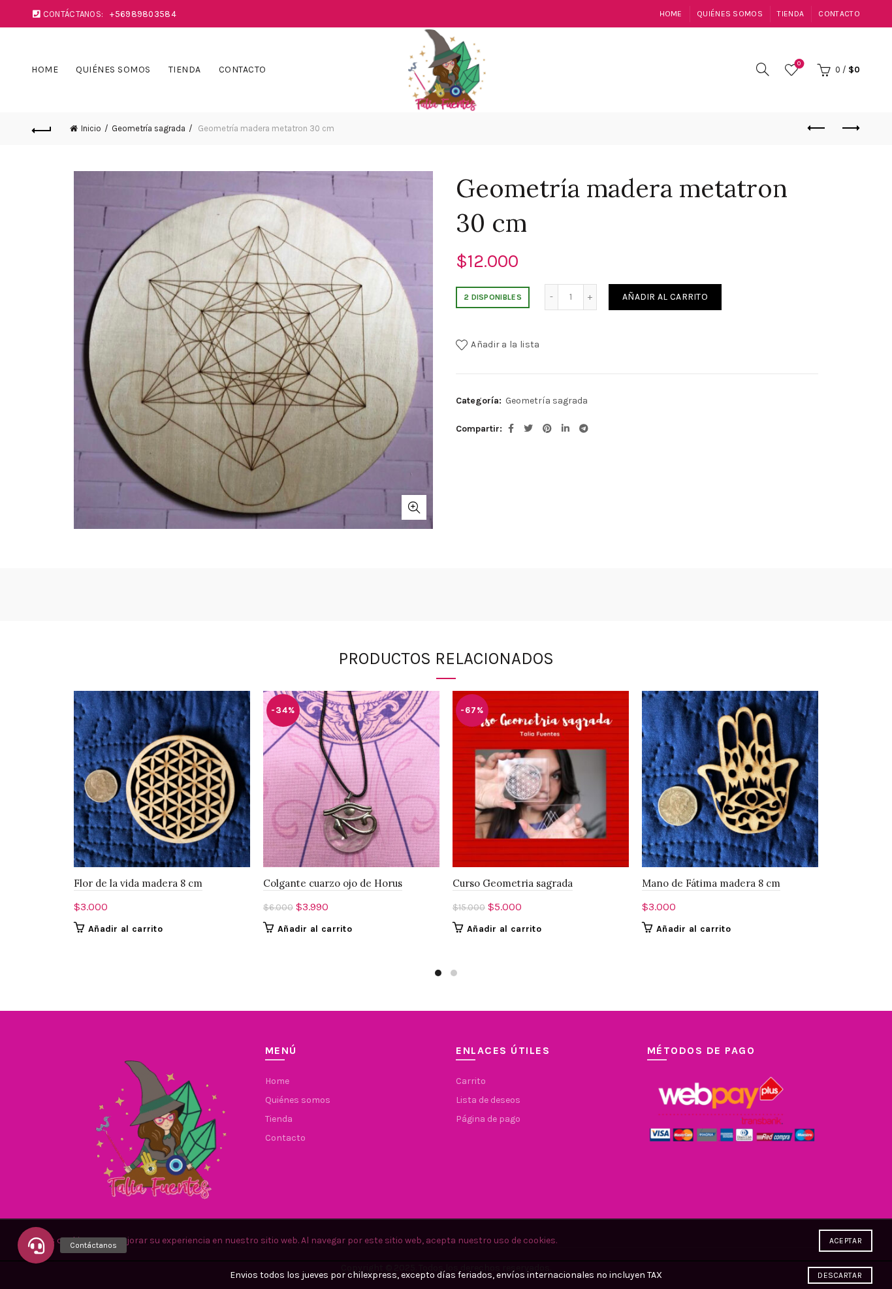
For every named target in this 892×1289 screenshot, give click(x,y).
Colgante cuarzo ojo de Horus (332, 883)
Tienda (790, 13)
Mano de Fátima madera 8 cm (711, 883)
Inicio (91, 128)
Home (671, 13)
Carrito (471, 1081)
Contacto (838, 13)
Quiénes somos (730, 13)
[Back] (41, 129)
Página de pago (488, 1118)
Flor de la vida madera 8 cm (138, 883)
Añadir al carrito (665, 296)
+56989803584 (143, 14)
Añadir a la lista (505, 344)
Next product (850, 129)
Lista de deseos (799, 63)
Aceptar (845, 1240)
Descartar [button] (840, 1275)
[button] (36, 1245)
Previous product (817, 129)
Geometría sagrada (148, 128)
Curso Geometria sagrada (513, 883)
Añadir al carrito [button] (125, 928)
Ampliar (414, 507)
